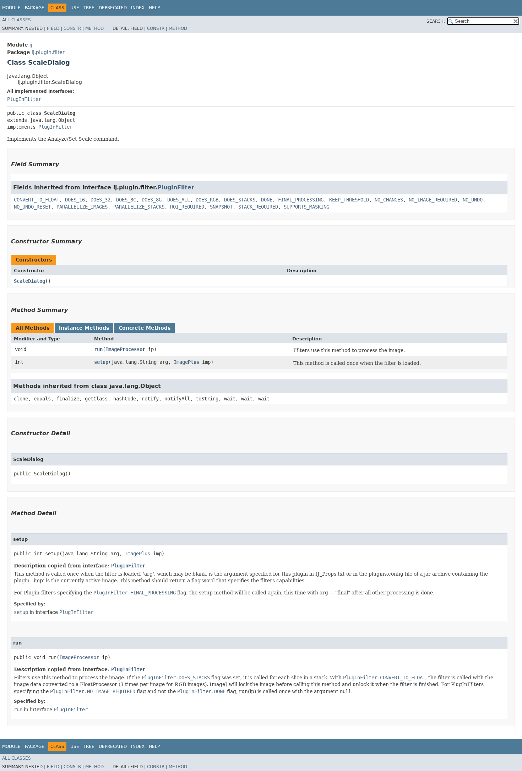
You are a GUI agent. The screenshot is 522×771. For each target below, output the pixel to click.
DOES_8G (152, 200)
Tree (88, 7)
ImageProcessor (125, 349)
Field (53, 28)
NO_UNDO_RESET (32, 207)
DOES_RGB (207, 200)
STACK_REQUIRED (258, 207)
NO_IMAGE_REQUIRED (433, 200)
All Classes (16, 19)
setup (101, 362)
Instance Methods (84, 328)
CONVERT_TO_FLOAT (36, 200)
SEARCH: (435, 21)
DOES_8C (126, 200)
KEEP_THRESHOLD (349, 200)
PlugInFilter (24, 99)
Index (138, 7)
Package (34, 7)
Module (11, 7)
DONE (266, 200)
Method (94, 28)
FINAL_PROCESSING (300, 200)
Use (74, 7)
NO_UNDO (473, 200)
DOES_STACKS (239, 200)
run (98, 349)
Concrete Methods (144, 328)
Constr (72, 28)
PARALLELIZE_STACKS (138, 207)
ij (30, 45)
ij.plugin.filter (48, 52)
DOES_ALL (178, 200)
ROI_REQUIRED (187, 207)
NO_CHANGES (389, 200)
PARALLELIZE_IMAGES (82, 207)
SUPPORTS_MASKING (306, 207)
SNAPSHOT (221, 207)
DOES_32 (100, 200)
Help (154, 7)
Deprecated (113, 7)
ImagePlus (186, 362)
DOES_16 (75, 200)
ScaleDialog (29, 281)
